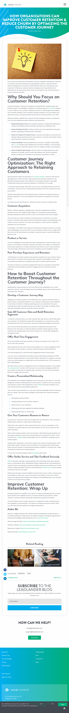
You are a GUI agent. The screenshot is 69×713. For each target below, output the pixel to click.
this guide (35, 453)
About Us (5, 652)
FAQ (37, 655)
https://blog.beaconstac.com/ (27, 532)
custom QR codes (42, 518)
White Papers (6, 665)
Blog (37, 662)
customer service (47, 467)
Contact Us (34, 637)
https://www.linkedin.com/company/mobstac (32, 525)
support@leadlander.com (34, 632)
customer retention (39, 176)
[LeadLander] (12, 4)
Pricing (4, 662)
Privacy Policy (46, 704)
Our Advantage (7, 659)
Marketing (21, 573)
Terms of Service (34, 704)
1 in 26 (16, 144)
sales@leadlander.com (34, 628)
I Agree (63, 704)
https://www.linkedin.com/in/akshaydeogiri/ (35, 521)
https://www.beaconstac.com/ (30, 528)
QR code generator (13, 368)
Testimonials (40, 652)
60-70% (51, 108)
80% (39, 385)
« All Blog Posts (13, 577)
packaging (48, 368)
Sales (29, 573)
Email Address (14, 601)
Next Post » (57, 577)
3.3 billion (19, 437)
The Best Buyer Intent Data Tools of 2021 (48, 564)
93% (9, 461)
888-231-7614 (6, 677)
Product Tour (6, 655)
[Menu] (65, 4)
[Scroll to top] (64, 708)
